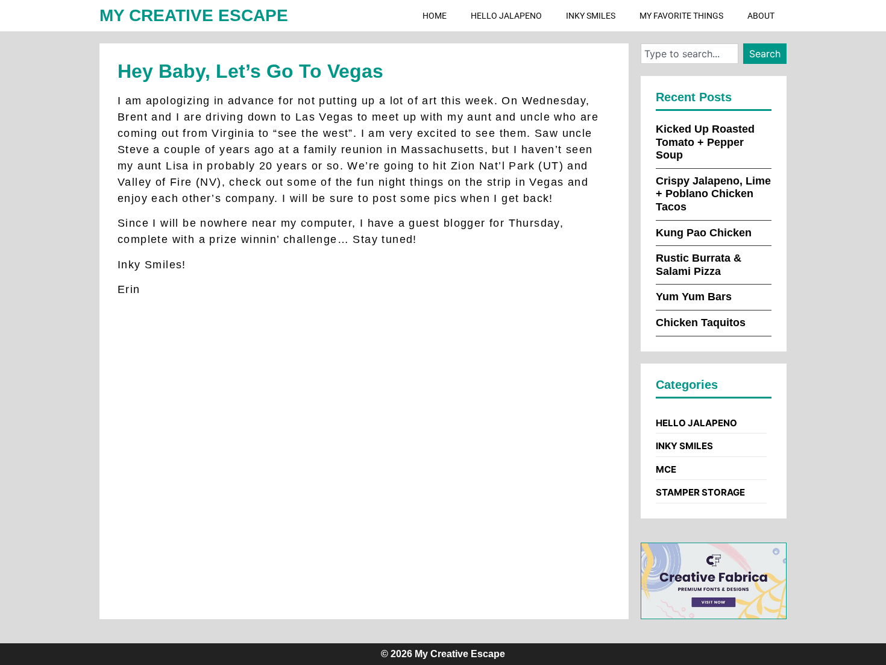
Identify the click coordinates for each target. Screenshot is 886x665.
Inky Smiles (590, 15)
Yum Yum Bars (694, 297)
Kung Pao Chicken (704, 233)
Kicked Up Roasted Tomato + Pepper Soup (705, 142)
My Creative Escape (193, 15)
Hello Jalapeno (506, 15)
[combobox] (689, 53)
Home (435, 15)
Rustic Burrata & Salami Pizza (698, 264)
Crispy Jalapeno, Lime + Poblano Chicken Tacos (713, 194)
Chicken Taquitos (701, 323)
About (760, 15)
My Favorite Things (681, 15)
